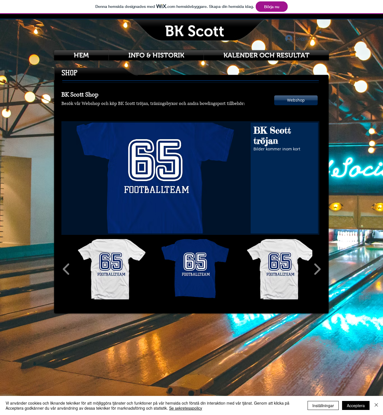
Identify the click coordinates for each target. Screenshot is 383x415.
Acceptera (356, 405)
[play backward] (66, 269)
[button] (320, 32)
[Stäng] (376, 405)
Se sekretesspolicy (185, 408)
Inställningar (323, 405)
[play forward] (317, 269)
